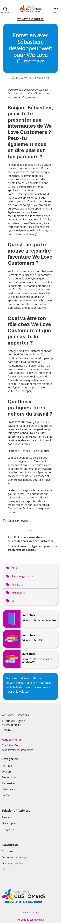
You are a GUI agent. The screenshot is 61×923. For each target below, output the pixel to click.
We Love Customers (30, 19)
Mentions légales (30, 912)
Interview (22, 521)
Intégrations (9, 829)
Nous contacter (11, 739)
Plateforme (8, 789)
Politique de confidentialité (30, 919)
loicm (24, 78)
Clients (6, 869)
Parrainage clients (22, 576)
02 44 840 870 (10, 745)
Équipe (12, 521)
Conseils (7, 771)
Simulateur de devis (13, 863)
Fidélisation (18, 584)
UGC (14, 601)
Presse (6, 795)
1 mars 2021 (42, 78)
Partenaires (8, 783)
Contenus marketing (14, 857)
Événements (9, 777)
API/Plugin (8, 765)
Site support (9, 823)
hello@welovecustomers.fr (17, 750)
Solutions (7, 817)
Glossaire (7, 851)
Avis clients (18, 592)
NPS (14, 568)
